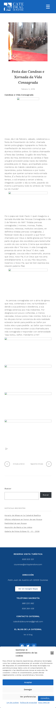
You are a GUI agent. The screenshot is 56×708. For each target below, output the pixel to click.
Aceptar (28, 682)
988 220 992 (28, 603)
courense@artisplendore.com (28, 564)
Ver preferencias (28, 697)
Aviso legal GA (43, 702)
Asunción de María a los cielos (18, 527)
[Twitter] (28, 646)
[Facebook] (22, 646)
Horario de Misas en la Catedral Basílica (23, 515)
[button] (52, 652)
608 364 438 (28, 608)
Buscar (8, 488)
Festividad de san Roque (16, 523)
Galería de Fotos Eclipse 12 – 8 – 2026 (22, 531)
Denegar (28, 689)
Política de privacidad (28, 702)
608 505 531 (28, 559)
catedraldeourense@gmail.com (28, 621)
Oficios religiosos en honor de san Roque (23, 519)
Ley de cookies (13, 702)
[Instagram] (33, 646)
